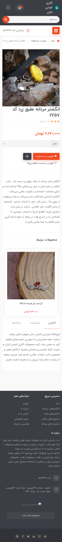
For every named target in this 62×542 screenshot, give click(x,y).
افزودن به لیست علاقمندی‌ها (40, 163)
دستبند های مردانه (50, 424)
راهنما (26, 404)
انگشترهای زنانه (52, 414)
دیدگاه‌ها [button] (16, 323)
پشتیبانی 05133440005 (14, 30)
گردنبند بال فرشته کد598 (31, 303)
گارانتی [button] (51, 323)
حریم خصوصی (21, 419)
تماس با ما (23, 414)
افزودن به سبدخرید (45, 156)
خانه (57, 404)
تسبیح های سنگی (51, 419)
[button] (19, 7)
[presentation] (59, 77)
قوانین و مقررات (21, 424)
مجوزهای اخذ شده (31, 515)
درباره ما (25, 409)
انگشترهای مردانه (51, 409)
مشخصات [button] (35, 323)
